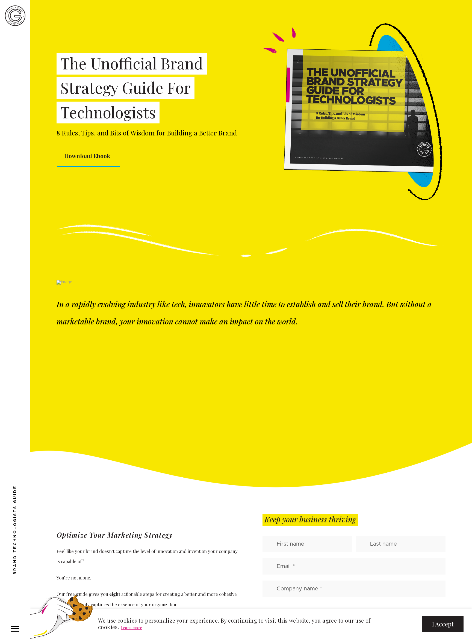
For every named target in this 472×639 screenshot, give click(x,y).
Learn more (131, 627)
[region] (251, 624)
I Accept (443, 624)
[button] (15, 629)
